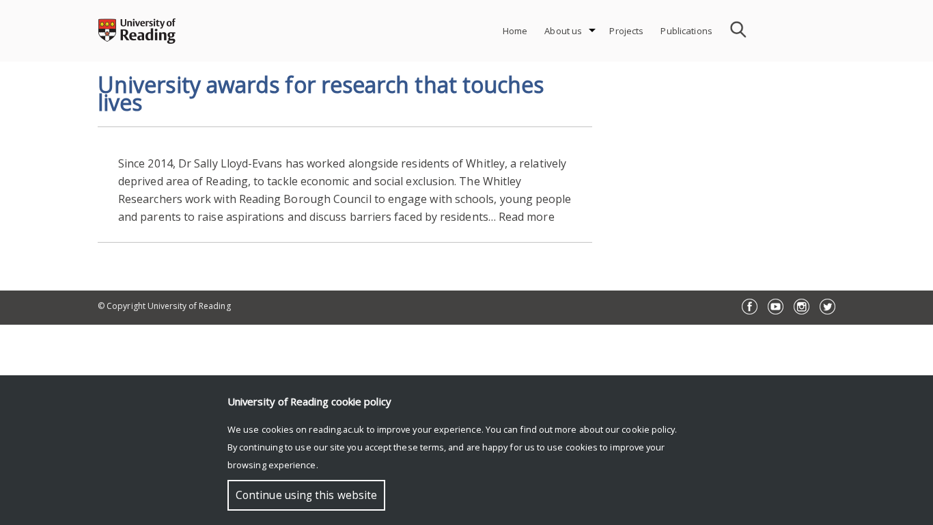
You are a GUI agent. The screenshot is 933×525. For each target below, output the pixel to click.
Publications (686, 31)
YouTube (775, 306)
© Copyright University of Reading (164, 306)
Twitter (827, 306)
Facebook (749, 306)
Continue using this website (306, 495)
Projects (626, 31)
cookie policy (648, 429)
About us (563, 31)
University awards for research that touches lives (321, 93)
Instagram (801, 306)
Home (515, 31)
